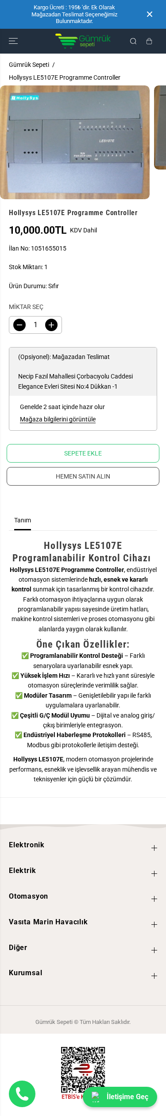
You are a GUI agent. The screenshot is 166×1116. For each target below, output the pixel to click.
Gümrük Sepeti (29, 64)
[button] (14, 41)
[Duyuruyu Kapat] (149, 14)
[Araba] (149, 41)
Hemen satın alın (83, 476)
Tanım (22, 520)
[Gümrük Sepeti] (83, 41)
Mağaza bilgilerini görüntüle (58, 419)
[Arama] (133, 41)
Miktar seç (26, 306)
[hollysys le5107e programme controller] (75, 142)
